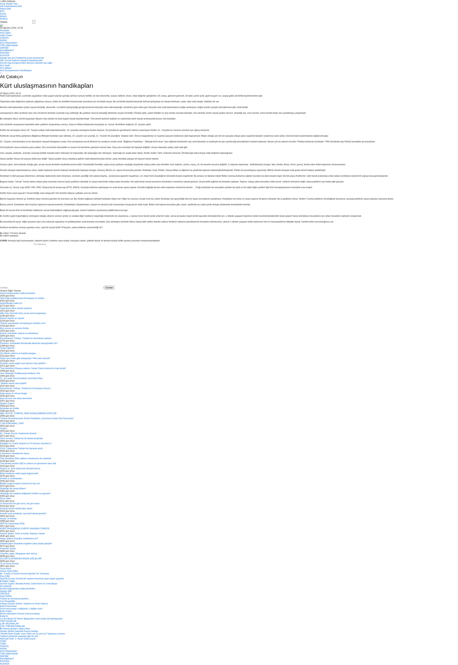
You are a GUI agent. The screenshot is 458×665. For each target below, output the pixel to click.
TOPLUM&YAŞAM (9, 45)
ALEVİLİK (4, 55)
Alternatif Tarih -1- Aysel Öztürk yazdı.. (18, 638)
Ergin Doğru (6, 611)
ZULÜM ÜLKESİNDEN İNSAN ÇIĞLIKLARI (21, 558)
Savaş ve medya (8, 518)
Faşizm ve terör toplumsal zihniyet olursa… (21, 468)
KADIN (3, 40)
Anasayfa (4, 30)
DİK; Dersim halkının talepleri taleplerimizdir (21, 60)
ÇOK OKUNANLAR (9, 623)
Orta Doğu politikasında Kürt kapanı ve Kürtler (22, 298)
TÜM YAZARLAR (8, 621)
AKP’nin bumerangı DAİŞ (12, 523)
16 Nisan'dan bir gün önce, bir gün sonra (20, 503)
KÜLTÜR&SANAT (8, 43)
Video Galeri (6, 35)
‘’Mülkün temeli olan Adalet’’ (13, 383)
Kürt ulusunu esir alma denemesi (16, 398)
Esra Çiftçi (5, 576)
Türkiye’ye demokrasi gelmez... (15, 598)
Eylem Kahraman (8, 606)
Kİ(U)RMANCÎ (7, 50)
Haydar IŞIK (6, 591)
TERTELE (5, 593)
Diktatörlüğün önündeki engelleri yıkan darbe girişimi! (26, 543)
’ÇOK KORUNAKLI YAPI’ (12, 423)
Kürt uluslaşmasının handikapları (16, 70)
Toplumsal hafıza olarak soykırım (16, 308)
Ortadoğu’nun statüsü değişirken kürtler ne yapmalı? (25, 493)
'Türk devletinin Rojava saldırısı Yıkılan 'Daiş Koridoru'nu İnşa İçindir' (33, 368)
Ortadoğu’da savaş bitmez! (13, 488)
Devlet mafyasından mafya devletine (17, 293)
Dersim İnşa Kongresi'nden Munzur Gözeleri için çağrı (26, 63)
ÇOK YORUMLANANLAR (12, 626)
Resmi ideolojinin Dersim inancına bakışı (20, 613)
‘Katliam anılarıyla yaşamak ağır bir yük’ (19, 636)
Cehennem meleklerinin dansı (14, 453)
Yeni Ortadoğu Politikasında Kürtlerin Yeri (20, 373)
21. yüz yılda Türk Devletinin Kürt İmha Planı (21, 378)
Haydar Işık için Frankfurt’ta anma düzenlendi (22, 58)
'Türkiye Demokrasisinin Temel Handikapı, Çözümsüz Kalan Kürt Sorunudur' (37, 418)
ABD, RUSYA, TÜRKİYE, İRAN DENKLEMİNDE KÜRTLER (28, 413)
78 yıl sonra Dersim (9, 563)
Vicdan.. (4, 428)
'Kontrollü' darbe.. (8, 548)
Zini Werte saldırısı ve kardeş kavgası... (19, 353)
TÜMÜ (3, 641)
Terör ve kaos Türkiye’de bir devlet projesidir (21, 438)
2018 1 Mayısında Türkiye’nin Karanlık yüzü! (21, 448)
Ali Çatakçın (6, 68)
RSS (2, 11)
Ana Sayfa (5, 65)
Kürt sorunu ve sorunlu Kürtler (14, 328)
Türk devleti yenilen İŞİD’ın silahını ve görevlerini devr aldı (28, 463)
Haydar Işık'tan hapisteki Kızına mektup (19, 631)
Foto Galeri (5, 33)
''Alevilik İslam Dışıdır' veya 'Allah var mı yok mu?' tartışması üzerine (32, 633)
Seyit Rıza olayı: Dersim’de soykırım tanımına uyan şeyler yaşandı (32, 578)
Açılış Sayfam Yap (8, 4)
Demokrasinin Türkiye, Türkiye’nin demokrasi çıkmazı (26, 338)
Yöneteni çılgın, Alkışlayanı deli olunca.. (19, 553)
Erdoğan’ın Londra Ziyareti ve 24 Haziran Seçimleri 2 (26, 443)
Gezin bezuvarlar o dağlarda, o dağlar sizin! (21, 608)
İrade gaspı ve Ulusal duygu (13, 393)
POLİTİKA (4, 53)
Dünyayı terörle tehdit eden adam (16, 508)
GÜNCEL (4, 38)
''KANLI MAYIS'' (7, 348)
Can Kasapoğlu (7, 601)
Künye (3, 14)
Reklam (4, 19)
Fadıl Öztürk (6, 596)
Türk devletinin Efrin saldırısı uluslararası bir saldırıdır (25, 458)
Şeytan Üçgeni (7, 403)
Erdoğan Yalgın (7, 581)
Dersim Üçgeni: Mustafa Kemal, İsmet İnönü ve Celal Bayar (28, 583)
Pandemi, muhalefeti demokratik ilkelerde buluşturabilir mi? (29, 343)
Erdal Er (4, 616)
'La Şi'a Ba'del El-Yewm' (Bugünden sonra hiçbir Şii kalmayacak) (31, 618)
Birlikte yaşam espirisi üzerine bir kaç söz (20, 483)
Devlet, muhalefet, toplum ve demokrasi (19, 333)
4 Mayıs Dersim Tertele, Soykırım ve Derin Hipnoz (24, 603)
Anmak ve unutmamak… (12, 478)
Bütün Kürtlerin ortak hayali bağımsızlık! (19, 473)
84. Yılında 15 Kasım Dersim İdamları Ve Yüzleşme (24, 573)
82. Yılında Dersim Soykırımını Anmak (18, 433)
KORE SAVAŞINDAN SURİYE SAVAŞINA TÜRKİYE (24, 528)
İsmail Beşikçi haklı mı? (11, 303)
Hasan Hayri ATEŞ (9, 571)
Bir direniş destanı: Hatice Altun (15, 628)
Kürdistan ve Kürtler (9, 408)
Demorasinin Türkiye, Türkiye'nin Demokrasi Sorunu (25, 388)
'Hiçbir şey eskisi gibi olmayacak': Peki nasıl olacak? (25, 358)
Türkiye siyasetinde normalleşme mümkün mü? (23, 323)
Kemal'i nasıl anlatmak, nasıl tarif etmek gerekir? (23, 513)
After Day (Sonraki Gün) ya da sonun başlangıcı (23, 313)
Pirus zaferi (5, 498)
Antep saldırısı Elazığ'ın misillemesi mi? (19, 538)
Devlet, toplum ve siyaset (12, 318)
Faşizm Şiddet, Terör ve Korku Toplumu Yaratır (22, 533)
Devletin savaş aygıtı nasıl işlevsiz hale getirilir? (23, 363)
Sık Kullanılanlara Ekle (11, 6)
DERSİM (4, 48)
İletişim (3, 16)
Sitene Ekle (5, 9)
